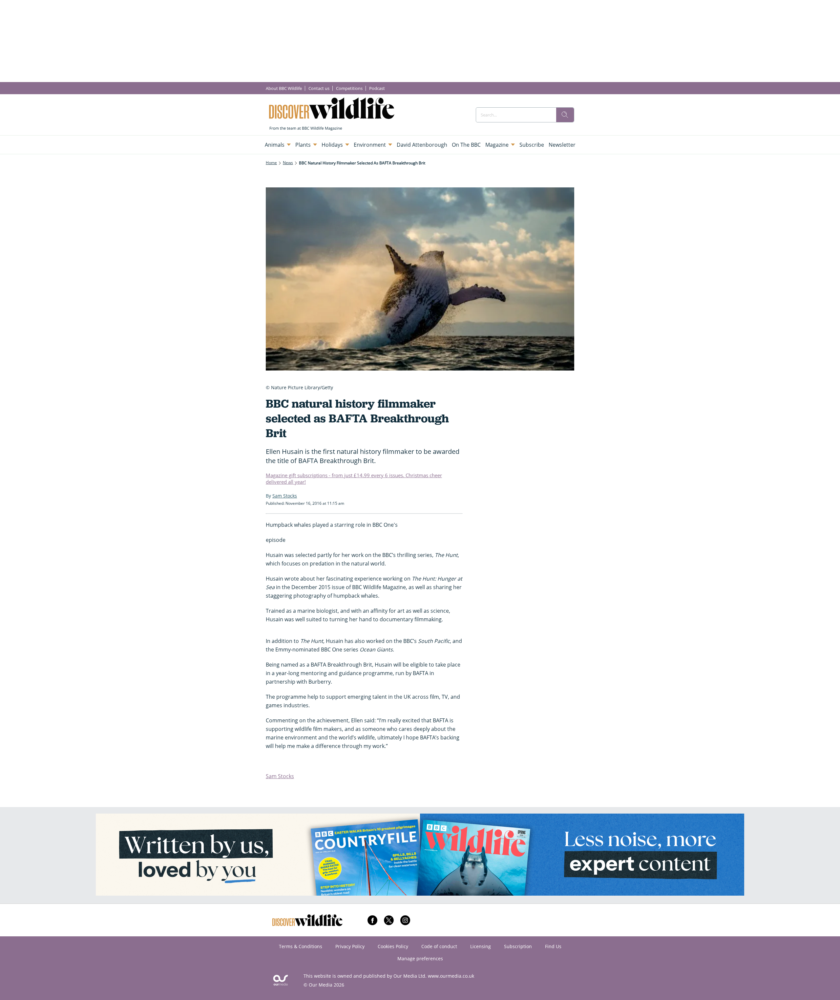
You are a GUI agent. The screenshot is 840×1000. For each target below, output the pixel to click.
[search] (565, 115)
